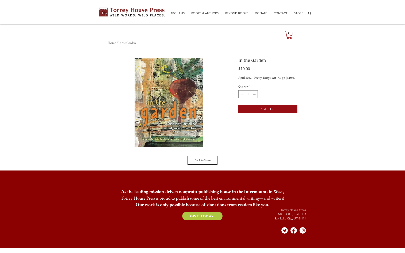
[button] (205, 13)
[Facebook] (293, 230)
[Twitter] (284, 230)
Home (112, 43)
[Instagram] (303, 230)
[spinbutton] (248, 94)
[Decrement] (241, 94)
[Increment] (254, 94)
